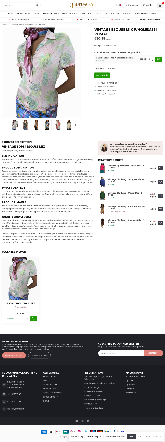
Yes (131, 436)
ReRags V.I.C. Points (92, 395)
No (141, 436)
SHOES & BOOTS (112, 13)
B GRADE (126, 13)
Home (10, 13)
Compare (130, 388)
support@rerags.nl (142, 149)
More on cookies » (153, 436)
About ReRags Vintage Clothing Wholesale (98, 377)
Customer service (13, 355)
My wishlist (130, 384)
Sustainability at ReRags (95, 399)
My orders (130, 380)
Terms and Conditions (94, 408)
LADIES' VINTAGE (50, 13)
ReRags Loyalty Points (150, 19)
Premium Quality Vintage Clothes (99, 383)
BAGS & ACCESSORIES (90, 13)
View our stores (39, 355)
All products (131, 392)
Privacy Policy (90, 404)
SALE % (37, 13)
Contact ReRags (91, 387)
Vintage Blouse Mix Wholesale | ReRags (28, 25)
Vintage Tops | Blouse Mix (20, 303)
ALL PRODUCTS (23, 13)
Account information (135, 376)
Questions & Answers (93, 391)
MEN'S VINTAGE (68, 13)
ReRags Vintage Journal (145, 13)
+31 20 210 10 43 (130, 151)
